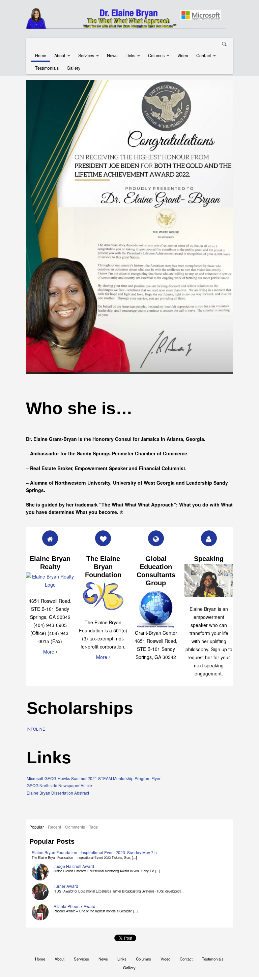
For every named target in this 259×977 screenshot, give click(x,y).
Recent (54, 827)
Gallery (73, 68)
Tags (93, 827)
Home (40, 56)
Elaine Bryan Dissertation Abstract (58, 793)
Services (86, 56)
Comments (75, 827)
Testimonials (47, 68)
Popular (36, 827)
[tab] (36, 827)
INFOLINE (36, 729)
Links (130, 56)
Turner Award (66, 885)
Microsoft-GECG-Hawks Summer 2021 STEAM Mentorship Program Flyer (94, 778)
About (59, 56)
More (49, 651)
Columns (156, 56)
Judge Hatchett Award (74, 866)
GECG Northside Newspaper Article (59, 785)
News (112, 56)
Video (182, 56)
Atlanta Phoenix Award (74, 906)
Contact (203, 56)
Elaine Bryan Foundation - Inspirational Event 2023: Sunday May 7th (94, 852)
